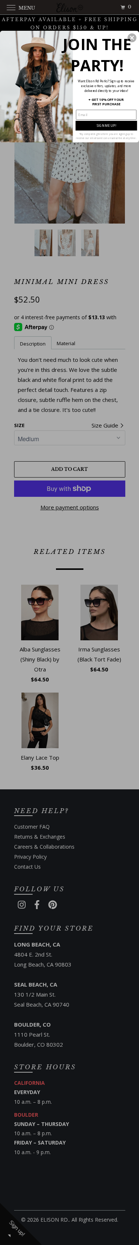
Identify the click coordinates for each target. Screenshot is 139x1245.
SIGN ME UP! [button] (106, 125)
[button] (132, 37)
